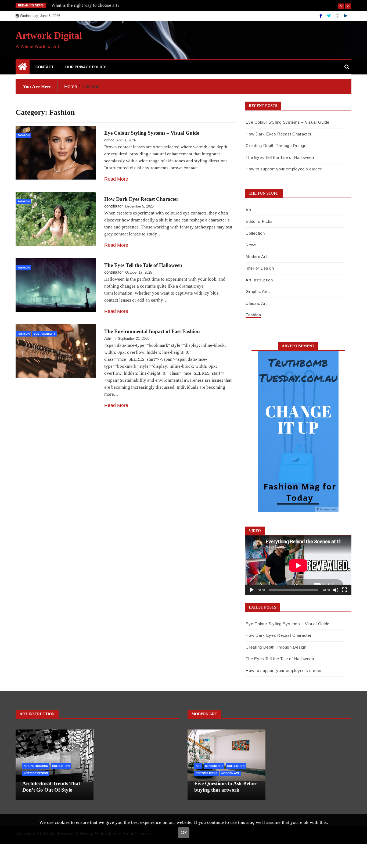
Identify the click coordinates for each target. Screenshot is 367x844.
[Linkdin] (345, 16)
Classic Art (256, 303)
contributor (113, 206)
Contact (44, 67)
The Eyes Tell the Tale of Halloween (143, 265)
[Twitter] (329, 16)
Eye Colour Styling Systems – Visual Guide (151, 133)
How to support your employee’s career (284, 169)
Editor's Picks (206, 773)
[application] (298, 565)
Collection (255, 233)
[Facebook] (321, 16)
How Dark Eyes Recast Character (141, 199)
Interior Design (260, 268)
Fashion (24, 135)
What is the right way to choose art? (85, 5)
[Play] (251, 590)
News (251, 244)
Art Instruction (259, 280)
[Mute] (336, 590)
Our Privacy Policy (85, 67)
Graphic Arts (258, 291)
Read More (116, 179)
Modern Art (256, 256)
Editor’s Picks (259, 221)
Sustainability (45, 333)
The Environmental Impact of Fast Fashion (152, 331)
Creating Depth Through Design (276, 145)
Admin (110, 338)
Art (248, 210)
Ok (184, 832)
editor (109, 140)
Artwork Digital (49, 35)
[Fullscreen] (344, 590)
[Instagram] (338, 16)
